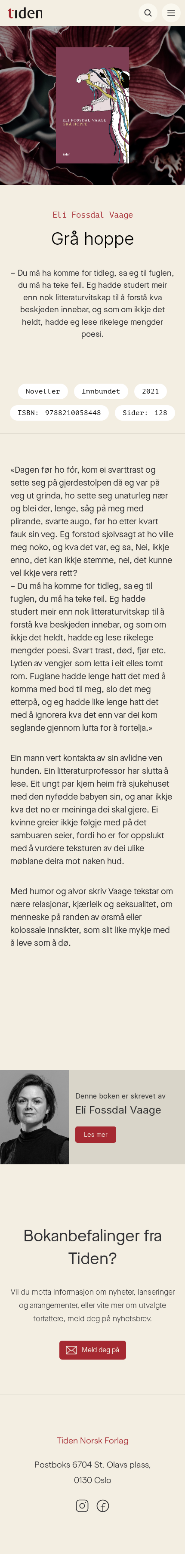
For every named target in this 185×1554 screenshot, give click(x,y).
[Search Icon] (148, 13)
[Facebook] (102, 1505)
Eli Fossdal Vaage (92, 214)
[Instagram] (82, 1505)
